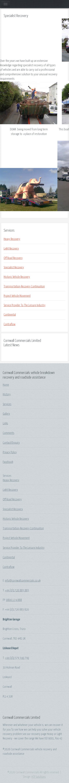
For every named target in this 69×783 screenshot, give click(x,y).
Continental (10, 314)
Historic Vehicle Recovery (17, 276)
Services (7, 404)
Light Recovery (11, 248)
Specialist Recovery (14, 267)
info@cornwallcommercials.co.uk (22, 580)
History (7, 394)
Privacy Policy (10, 452)
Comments (8, 433)
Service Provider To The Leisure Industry (24, 305)
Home (6, 384)
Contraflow (9, 324)
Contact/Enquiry (11, 442)
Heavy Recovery (12, 239)
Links (5, 423)
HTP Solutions (38, 776)
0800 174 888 (14, 600)
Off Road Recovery (13, 258)
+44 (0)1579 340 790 (17, 658)
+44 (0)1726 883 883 (17, 590)
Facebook (8, 462)
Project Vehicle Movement (17, 295)
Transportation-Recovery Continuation (24, 286)
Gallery (6, 413)
